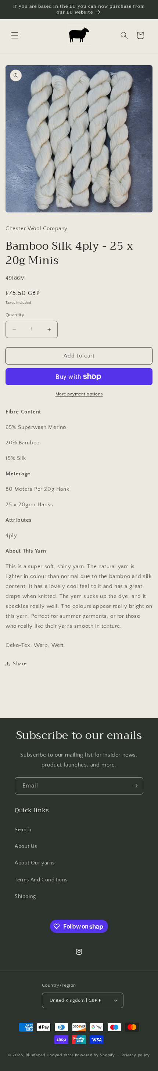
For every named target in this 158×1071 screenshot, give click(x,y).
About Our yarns (35, 863)
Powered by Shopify (95, 1055)
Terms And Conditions (41, 880)
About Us (26, 846)
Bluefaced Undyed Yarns (50, 1055)
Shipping (25, 896)
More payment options (79, 394)
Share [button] (20, 664)
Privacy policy (136, 1055)
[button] (15, 35)
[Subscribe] (135, 786)
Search (23, 830)
